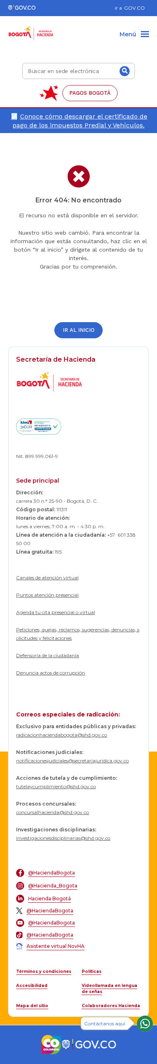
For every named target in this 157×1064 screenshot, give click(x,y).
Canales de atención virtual (47, 578)
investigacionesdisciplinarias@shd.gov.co (63, 838)
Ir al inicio (79, 330)
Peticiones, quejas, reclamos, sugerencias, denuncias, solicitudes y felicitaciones (77, 634)
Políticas (91, 971)
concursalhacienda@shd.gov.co (52, 812)
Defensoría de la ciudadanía (47, 655)
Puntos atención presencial (47, 595)
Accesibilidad (32, 985)
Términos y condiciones (43, 971)
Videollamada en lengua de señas (109, 988)
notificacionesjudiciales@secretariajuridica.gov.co (72, 761)
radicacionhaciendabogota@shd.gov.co (61, 735)
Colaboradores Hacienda (111, 1005)
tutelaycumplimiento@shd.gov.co (56, 786)
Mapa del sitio (32, 1005)
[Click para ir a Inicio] (31, 28)
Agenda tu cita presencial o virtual (55, 612)
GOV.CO (134, 8)
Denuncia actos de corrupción (50, 673)
